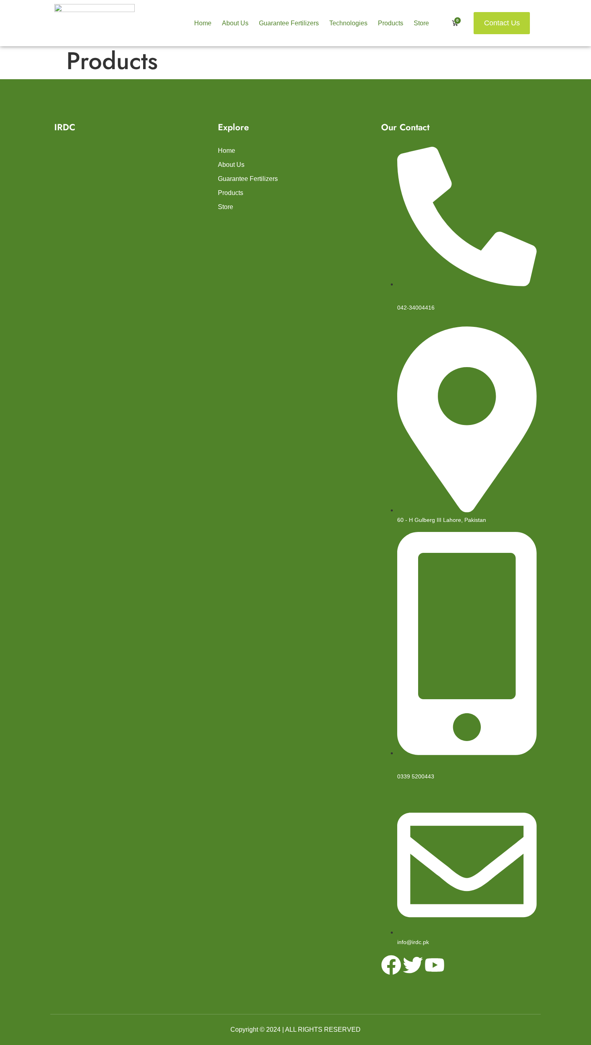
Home (202, 23)
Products (390, 23)
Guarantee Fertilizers (289, 23)
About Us (235, 23)
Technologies (348, 23)
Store (421, 23)
